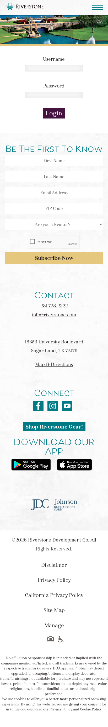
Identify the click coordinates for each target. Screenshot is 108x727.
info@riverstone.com (54, 315)
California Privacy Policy (54, 595)
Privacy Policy (54, 580)
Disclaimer (54, 565)
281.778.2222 (54, 306)
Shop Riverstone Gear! (54, 427)
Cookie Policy (90, 709)
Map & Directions (54, 364)
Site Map (54, 610)
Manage (54, 625)
